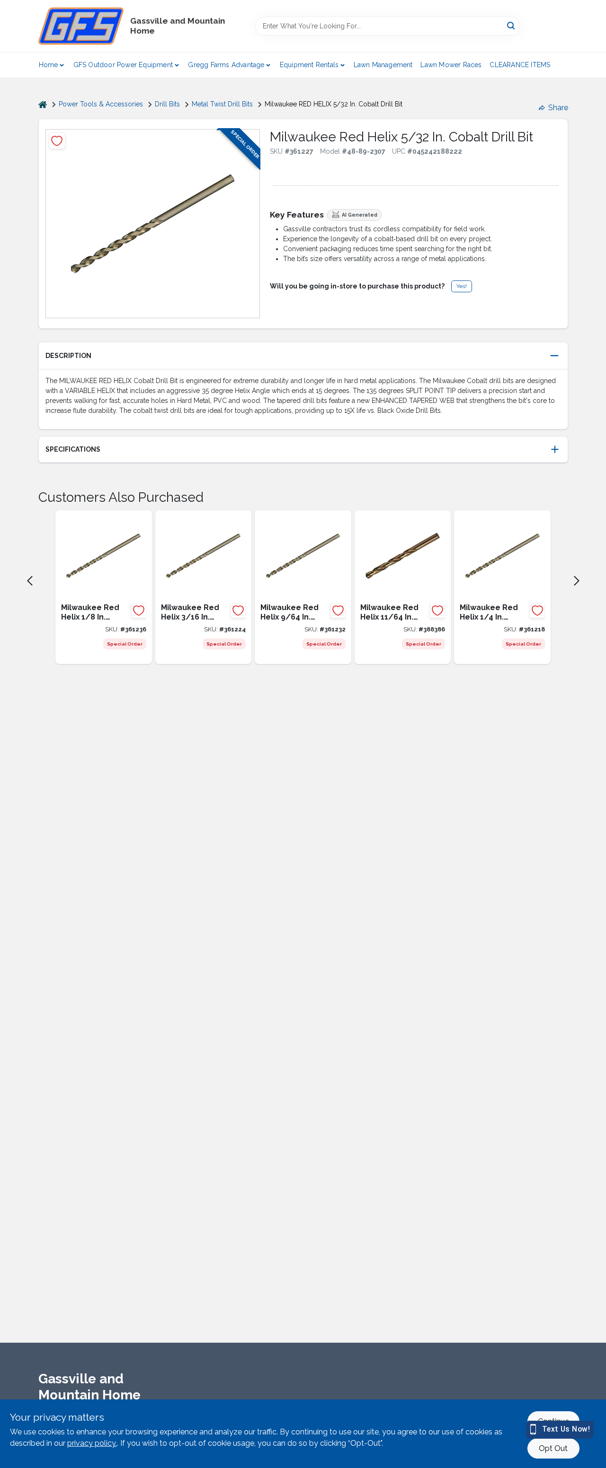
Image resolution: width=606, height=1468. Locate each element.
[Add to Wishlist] (57, 140)
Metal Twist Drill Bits (222, 104)
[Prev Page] (30, 580)
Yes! (461, 286)
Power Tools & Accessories (101, 104)
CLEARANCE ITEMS (520, 65)
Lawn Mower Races (450, 65)
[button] (303, 355)
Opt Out (553, 1448)
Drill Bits (167, 104)
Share (558, 107)
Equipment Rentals (309, 65)
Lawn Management (383, 65)
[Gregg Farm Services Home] (81, 26)
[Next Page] (576, 580)
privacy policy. (92, 1443)
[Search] (511, 25)
